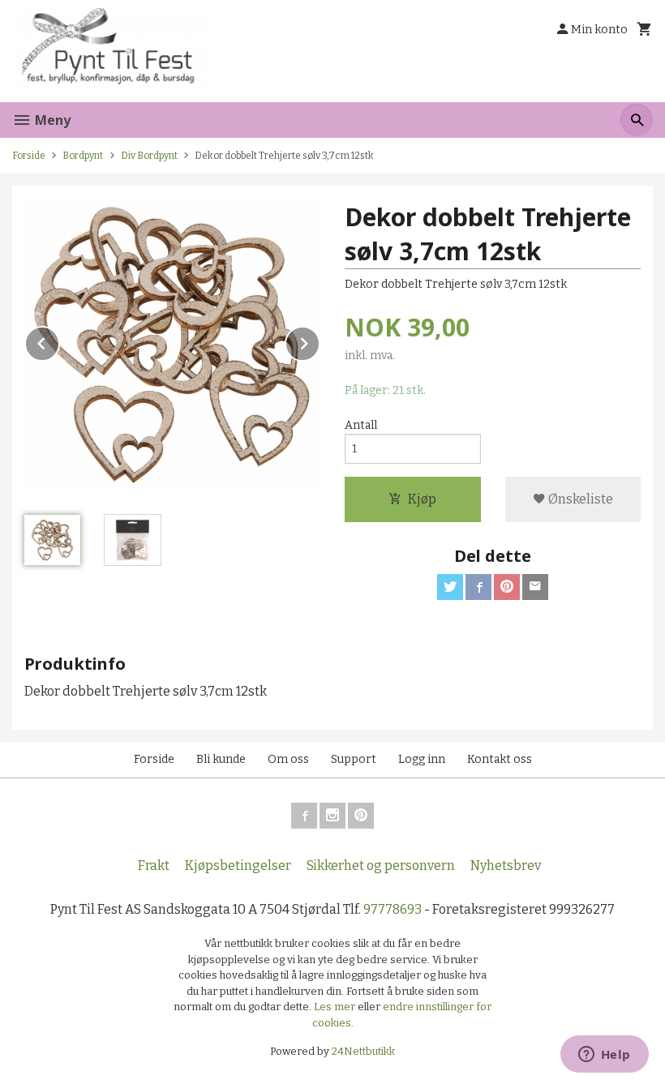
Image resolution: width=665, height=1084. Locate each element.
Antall (361, 425)
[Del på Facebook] (478, 587)
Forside (28, 155)
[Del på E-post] (535, 587)
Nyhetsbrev (505, 865)
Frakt (153, 865)
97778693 (392, 909)
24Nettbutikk (363, 1051)
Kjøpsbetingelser (238, 865)
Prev (59, 341)
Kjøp (422, 499)
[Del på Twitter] (450, 587)
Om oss (288, 759)
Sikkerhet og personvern (381, 865)
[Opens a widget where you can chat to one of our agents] (604, 1055)
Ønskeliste (579, 499)
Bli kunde (221, 759)
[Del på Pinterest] (507, 587)
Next (319, 341)
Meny (51, 120)
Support (353, 759)
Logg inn (421, 759)
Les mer (336, 1006)
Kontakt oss (499, 759)
